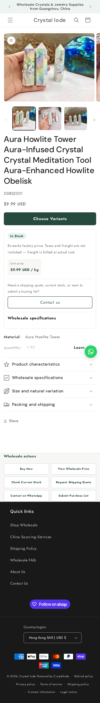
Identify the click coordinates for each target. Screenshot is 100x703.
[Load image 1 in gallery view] (24, 118)
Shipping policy (78, 684)
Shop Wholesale (23, 525)
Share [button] (13, 420)
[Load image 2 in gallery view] (49, 118)
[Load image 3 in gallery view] (75, 118)
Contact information (41, 692)
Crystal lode (27, 676)
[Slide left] (5, 120)
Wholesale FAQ (23, 560)
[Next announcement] (90, 6)
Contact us (50, 302)
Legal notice (68, 692)
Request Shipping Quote (73, 482)
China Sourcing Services (31, 536)
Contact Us (19, 583)
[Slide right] (94, 120)
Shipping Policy (23, 548)
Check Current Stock (26, 482)
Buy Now (26, 469)
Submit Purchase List (73, 496)
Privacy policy (25, 684)
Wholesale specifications (32, 318)
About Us (17, 571)
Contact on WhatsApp (26, 496)
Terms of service (51, 684)
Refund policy (83, 676)
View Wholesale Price (73, 469)
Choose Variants (50, 219)
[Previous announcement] (9, 6)
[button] (10, 20)
